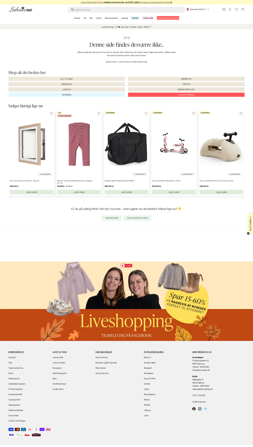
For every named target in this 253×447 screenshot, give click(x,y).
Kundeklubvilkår (15, 394)
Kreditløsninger (59, 383)
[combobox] (126, 9)
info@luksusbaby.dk (201, 370)
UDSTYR (186, 84)
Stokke (147, 383)
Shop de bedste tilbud (137, 218)
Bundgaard (148, 373)
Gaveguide (57, 368)
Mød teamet (100, 368)
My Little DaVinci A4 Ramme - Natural (24, 181)
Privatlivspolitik (15, 389)
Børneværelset (111, 18)
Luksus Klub (58, 357)
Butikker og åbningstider (106, 362)
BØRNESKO (67, 84)
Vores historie (101, 357)
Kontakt (12, 357)
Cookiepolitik (14, 399)
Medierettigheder (15, 410)
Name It (147, 357)
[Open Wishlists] (236, 9)
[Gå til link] (126, 301)
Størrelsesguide (59, 373)
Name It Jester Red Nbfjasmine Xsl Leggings (74, 181)
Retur (10, 373)
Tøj (84, 18)
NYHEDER (66, 94)
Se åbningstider (199, 401)
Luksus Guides (59, 362)
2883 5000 (204, 386)
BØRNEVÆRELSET (186, 89)
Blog (55, 378)
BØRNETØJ (186, 79)
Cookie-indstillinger (17, 420)
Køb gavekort (14, 405)
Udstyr (99, 18)
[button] (243, 9)
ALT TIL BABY (66, 79)
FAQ (10, 362)
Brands (77, 18)
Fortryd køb (13, 415)
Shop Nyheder (111, 218)
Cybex (146, 389)
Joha (146, 415)
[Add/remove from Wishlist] (51, 113)
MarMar (147, 405)
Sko (91, 18)
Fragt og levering (15, 368)
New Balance (149, 394)
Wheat (147, 399)
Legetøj (124, 18)
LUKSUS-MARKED (186, 94)
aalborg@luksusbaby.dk (202, 389)
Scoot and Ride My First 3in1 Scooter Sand (216, 181)
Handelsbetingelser (16, 383)
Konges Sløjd (149, 362)
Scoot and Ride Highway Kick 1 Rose (166, 181)
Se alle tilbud (58, 389)
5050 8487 (204, 366)
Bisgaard (148, 368)
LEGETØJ (66, 89)
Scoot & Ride (149, 378)
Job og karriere (102, 373)
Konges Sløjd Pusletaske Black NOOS (119, 181)
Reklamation (14, 378)
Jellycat (147, 410)
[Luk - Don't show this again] (248, 233)
